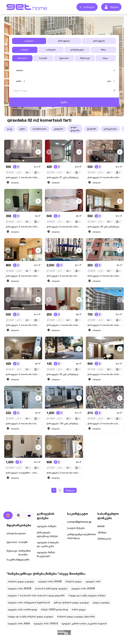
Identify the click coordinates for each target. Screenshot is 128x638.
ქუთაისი (64, 58)
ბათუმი (43, 58)
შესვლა (114, 7)
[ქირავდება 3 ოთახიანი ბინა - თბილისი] (105, 348)
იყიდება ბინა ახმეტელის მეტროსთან (29, 602)
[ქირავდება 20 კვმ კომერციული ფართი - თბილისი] (64, 348)
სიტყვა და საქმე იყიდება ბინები (87, 595)
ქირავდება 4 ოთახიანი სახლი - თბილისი (64, 275)
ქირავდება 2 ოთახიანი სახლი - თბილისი (23, 423)
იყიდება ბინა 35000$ (19, 588)
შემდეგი (70, 490)
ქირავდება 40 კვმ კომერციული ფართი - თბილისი (104, 226)
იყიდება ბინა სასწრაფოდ (22, 609)
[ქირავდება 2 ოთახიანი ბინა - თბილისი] (105, 151)
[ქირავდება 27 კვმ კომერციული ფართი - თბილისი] (64, 151)
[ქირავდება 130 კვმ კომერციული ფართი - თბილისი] (64, 397)
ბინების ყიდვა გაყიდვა (21, 581)
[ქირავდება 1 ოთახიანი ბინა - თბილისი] (23, 151)
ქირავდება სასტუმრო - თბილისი (23, 472)
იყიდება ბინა (93, 581)
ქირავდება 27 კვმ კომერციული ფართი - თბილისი (64, 177)
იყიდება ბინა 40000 (19, 623)
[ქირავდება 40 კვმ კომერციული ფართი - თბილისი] (105, 200)
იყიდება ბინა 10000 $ (46, 623)
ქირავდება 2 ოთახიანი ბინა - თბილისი (104, 177)
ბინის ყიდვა (79, 609)
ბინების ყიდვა (73, 581)
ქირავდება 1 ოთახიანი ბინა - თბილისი (23, 177)
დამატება (89, 7)
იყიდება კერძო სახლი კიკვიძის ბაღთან (84, 623)
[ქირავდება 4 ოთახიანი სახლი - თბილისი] (64, 249)
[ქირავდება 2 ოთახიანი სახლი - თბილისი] (23, 397)
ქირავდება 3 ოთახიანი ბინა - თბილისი (104, 374)
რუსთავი (85, 58)
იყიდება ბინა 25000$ (50, 581)
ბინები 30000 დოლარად (54, 609)
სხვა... (106, 58)
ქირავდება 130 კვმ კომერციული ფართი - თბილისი (64, 423)
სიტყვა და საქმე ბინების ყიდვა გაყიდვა (30, 616)
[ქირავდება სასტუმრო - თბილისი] (23, 446)
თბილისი (22, 58)
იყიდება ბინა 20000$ (83, 588)
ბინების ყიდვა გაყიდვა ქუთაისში (76, 616)
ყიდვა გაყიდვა (101, 602)
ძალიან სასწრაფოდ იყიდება (51, 588)
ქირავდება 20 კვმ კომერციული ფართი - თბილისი (64, 374)
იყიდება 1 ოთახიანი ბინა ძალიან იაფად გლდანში (36, 595)
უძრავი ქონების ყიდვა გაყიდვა (71, 602)
